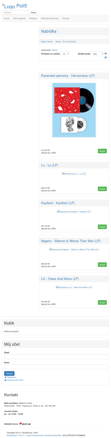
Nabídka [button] (48, 31)
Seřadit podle (84, 53)
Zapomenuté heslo (15, 379)
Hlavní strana (47, 41)
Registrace (11, 377)
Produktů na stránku (50, 53)
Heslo (6, 362)
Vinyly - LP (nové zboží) (66, 41)
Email (6, 352)
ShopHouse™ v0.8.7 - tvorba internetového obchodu (29, 435)
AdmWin (57, 435)
